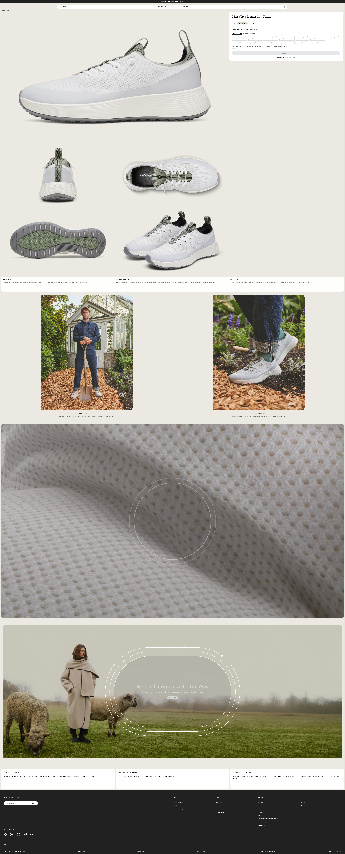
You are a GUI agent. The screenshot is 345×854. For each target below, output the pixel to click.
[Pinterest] (11, 834)
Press (259, 815)
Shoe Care (260, 812)
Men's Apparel (219, 809)
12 (255, 42)
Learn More (172, 697)
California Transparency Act (265, 822)
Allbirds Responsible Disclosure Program (268, 818)
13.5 (302, 42)
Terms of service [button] (200, 851)
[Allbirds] (62, 7)
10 (301, 38)
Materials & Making (263, 809)
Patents (303, 805)
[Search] (282, 7)
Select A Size (286, 53)
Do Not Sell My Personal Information (266, 851)
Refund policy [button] (81, 851)
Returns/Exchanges (179, 809)
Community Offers (262, 825)
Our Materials (261, 805)
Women (185, 7)
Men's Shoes (219, 802)
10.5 (317, 38)
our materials (211, 282)
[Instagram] (5, 834)
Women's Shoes (219, 805)
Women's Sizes (254, 20)
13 (286, 42)
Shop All (171, 7)
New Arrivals (161, 7)
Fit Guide (234, 48)
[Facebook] (16, 834)
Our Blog (303, 802)
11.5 (240, 42)
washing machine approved (245, 282)
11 (332, 38)
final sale (251, 23)
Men (178, 7)
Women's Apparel (220, 812)
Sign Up (34, 803)
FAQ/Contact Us (178, 805)
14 (317, 42)
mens (8, 10)
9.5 (286, 38)
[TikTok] (26, 834)
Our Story (260, 802)
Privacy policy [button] (140, 851)
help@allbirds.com (178, 802)
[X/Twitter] (21, 834)
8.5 (255, 38)
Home (3, 10)
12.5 (271, 42)
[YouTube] (31, 834)
